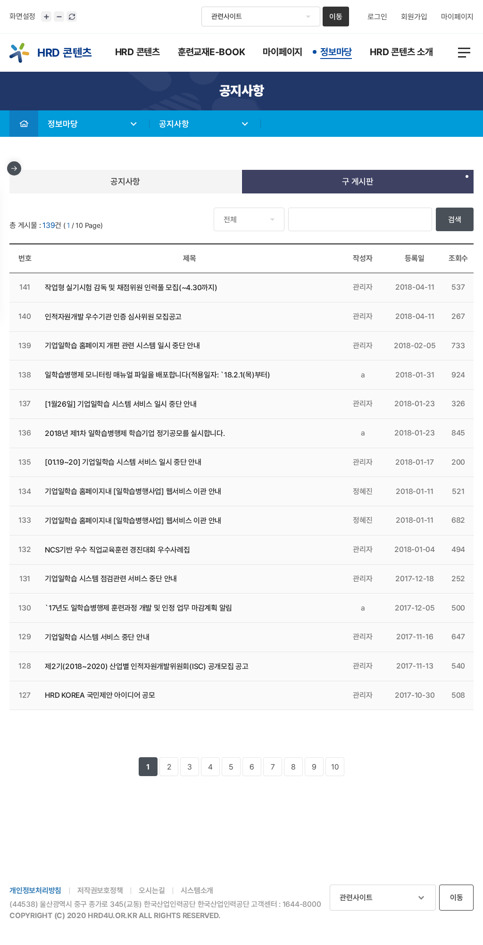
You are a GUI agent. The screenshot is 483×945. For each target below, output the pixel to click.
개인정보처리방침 (35, 890)
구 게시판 (358, 181)
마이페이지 (457, 17)
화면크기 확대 (46, 16)
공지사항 (174, 124)
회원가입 (414, 17)
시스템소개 (197, 890)
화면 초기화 (72, 16)
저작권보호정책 (100, 890)
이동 (335, 16)
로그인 (377, 17)
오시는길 (152, 890)
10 (335, 766)
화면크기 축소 (59, 16)
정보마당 (63, 124)
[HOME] (23, 123)
